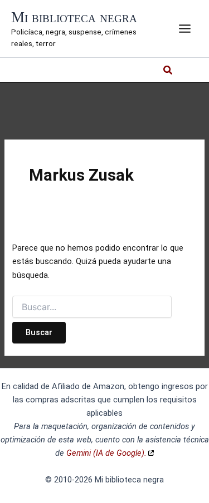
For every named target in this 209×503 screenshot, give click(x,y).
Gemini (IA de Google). (106, 453)
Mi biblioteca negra (74, 17)
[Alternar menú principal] (185, 29)
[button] (168, 71)
